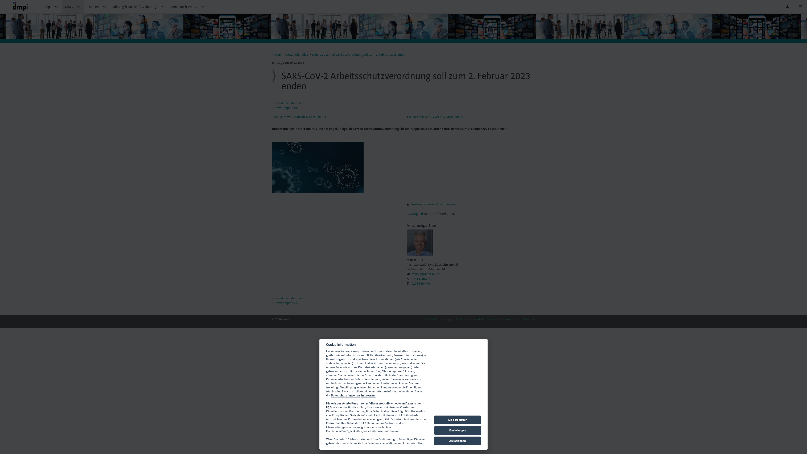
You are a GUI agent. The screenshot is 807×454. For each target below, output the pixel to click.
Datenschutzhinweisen (345, 395)
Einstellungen (457, 430)
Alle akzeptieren (457, 420)
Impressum (368, 395)
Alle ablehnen (457, 441)
